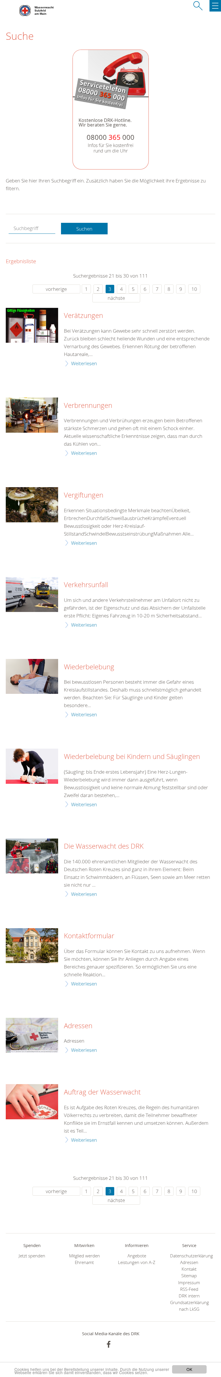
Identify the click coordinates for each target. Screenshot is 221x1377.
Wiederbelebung (89, 667)
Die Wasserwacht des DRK (104, 846)
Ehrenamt (84, 1262)
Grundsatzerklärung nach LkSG (189, 1306)
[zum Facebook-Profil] (108, 1344)
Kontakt (189, 1269)
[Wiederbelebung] (32, 676)
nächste (116, 298)
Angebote (136, 1256)
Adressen (78, 1026)
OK (189, 1369)
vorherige (56, 289)
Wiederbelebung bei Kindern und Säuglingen (132, 756)
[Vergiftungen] (32, 504)
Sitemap (189, 1275)
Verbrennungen (88, 405)
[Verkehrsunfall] (32, 594)
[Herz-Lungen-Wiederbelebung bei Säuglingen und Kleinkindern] (32, 766)
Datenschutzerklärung (189, 1256)
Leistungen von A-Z (136, 1262)
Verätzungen (83, 315)
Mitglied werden (84, 1256)
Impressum (189, 1282)
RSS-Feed (189, 1289)
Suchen (84, 228)
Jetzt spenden (32, 1256)
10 (194, 289)
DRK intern (189, 1296)
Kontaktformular (89, 936)
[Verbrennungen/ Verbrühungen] (32, 415)
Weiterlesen (84, 363)
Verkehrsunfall (86, 585)
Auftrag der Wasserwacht (102, 1092)
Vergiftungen (83, 495)
